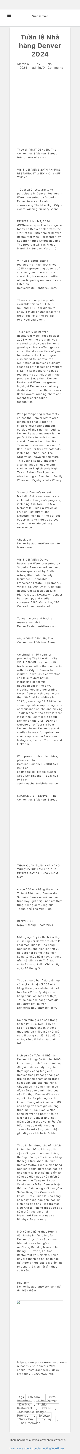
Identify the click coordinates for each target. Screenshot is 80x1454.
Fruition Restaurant (32, 1406)
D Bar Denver (47, 1401)
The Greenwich (29, 1423)
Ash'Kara (34, 1397)
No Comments (55, 65)
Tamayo (47, 1419)
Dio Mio (24, 1404)
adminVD (38, 67)
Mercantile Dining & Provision (32, 1413)
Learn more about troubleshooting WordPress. (37, 1448)
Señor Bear (27, 1419)
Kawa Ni (45, 1408)
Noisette (44, 1415)
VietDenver (40, 16)
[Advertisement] (40, 116)
